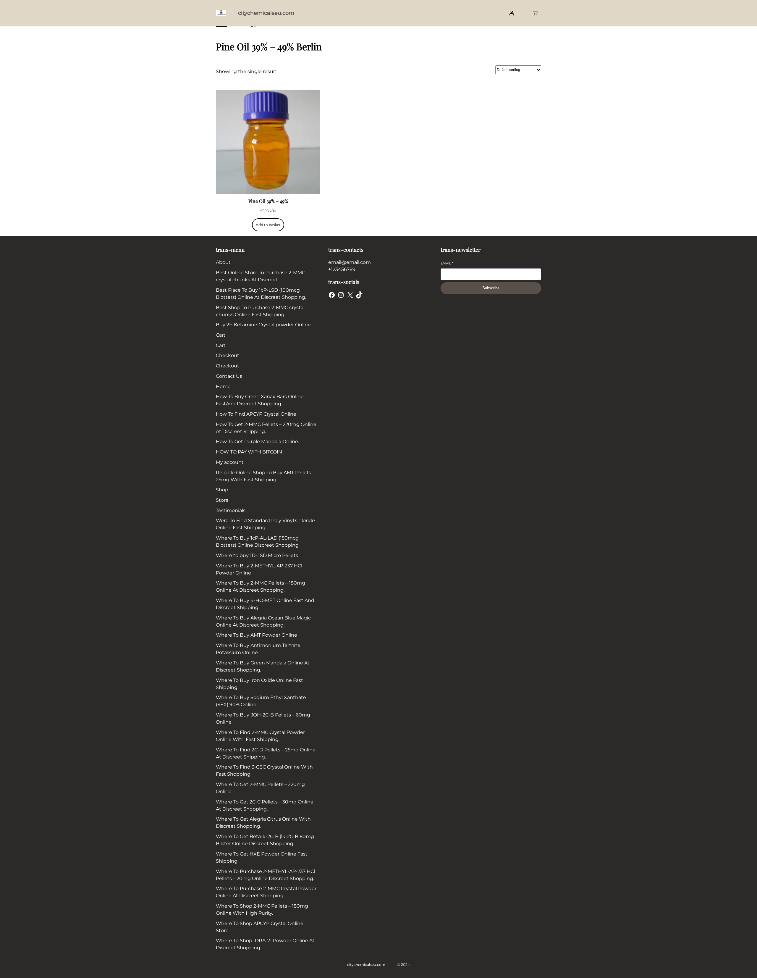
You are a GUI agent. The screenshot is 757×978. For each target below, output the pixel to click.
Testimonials (230, 510)
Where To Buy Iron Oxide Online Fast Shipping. (259, 683)
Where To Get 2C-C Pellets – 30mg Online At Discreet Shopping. (264, 805)
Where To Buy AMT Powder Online (256, 635)
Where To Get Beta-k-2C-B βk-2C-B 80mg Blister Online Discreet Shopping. (265, 840)
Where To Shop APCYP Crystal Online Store (259, 927)
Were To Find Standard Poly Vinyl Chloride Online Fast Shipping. (265, 524)
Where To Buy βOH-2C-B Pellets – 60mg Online (263, 718)
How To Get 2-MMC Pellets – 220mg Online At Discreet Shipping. (266, 428)
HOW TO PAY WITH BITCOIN (249, 452)
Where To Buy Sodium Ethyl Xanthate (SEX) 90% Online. (261, 701)
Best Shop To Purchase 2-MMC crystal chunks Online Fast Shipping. (260, 311)
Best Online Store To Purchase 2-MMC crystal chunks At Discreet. (260, 276)
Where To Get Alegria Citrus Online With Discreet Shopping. (263, 822)
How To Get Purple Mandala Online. (257, 441)
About (223, 262)
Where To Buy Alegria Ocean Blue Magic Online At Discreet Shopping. (263, 621)
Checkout (227, 355)
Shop (222, 490)
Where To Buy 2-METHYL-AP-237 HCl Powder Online (259, 569)
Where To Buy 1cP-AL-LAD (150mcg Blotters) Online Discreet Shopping (257, 541)
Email (447, 263)
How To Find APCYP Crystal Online (256, 414)
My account (230, 462)
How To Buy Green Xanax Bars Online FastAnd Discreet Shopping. (260, 400)
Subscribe (490, 288)
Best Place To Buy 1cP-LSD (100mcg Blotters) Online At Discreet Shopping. (261, 293)
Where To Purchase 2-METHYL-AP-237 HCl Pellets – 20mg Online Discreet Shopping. (265, 875)
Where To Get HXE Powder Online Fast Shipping (262, 857)
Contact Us (229, 376)
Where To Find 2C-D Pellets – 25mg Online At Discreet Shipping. (266, 753)
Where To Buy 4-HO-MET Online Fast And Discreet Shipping (265, 604)
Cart (221, 335)
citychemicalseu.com (266, 13)
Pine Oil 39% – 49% (268, 201)
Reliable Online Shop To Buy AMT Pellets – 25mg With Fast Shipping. (265, 476)
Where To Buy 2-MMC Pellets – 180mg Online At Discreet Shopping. (260, 586)
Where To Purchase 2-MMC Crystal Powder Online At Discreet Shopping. (266, 892)
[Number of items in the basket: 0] (535, 13)
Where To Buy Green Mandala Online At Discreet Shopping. (263, 666)
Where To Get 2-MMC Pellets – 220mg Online (260, 788)
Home (223, 386)
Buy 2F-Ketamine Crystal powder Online (263, 324)
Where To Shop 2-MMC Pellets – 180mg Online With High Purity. (262, 909)
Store (222, 500)
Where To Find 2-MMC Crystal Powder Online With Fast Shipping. (260, 736)
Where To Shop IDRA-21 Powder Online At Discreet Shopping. (265, 944)
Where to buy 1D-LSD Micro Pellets (257, 555)
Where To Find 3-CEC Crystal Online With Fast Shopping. (264, 770)
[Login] (511, 13)
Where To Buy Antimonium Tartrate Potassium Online (258, 649)
